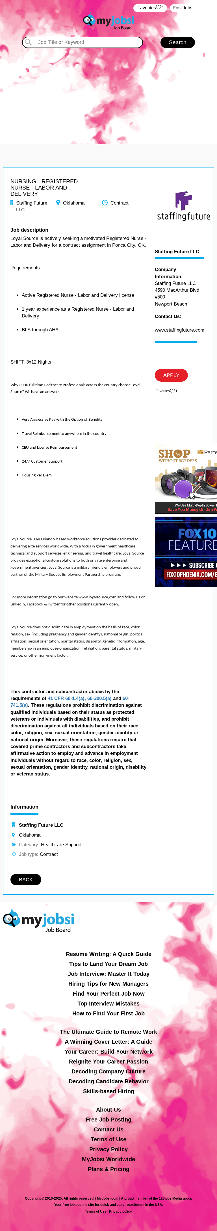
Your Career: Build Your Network (109, 1052)
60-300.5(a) (99, 698)
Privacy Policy (108, 1149)
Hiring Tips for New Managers (108, 984)
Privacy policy (120, 1211)
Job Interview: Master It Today (108, 974)
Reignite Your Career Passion (108, 1061)
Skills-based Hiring (108, 1091)
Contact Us (108, 1129)
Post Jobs (182, 7)
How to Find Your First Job (108, 1013)
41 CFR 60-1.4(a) (66, 698)
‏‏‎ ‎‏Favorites (150, 7)
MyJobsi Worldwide (108, 1159)
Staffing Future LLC (177, 251)
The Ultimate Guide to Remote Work (108, 1032)
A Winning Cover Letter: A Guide (108, 1042)
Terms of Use (108, 1139)
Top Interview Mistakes (108, 1003)
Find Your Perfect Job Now (109, 994)
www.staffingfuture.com (179, 330)
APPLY (171, 375)
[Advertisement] (108, 90)
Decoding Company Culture (108, 1071)
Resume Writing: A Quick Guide (108, 954)
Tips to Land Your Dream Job (108, 964)
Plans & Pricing (108, 1169)
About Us (108, 1110)
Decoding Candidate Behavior (109, 1081)
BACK (26, 879)
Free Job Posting (108, 1119)
